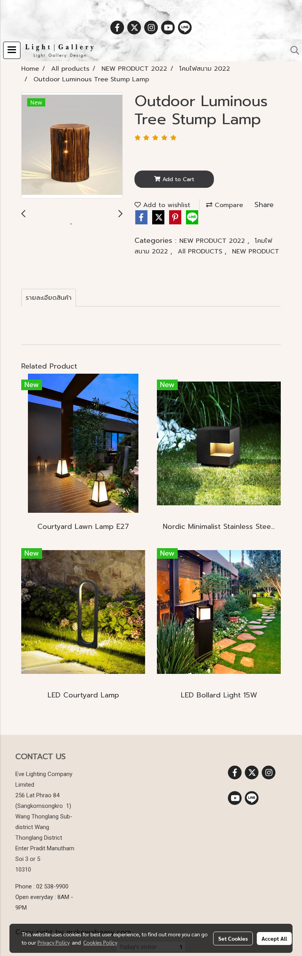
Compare (227, 205)
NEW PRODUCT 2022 (213, 241)
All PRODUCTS (201, 251)
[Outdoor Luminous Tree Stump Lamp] (72, 146)
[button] (292, 50)
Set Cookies (233, 938)
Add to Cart (177, 179)
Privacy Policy (53, 942)
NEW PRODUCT (255, 251)
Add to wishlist (165, 205)
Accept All (274, 938)
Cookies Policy (100, 942)
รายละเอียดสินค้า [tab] (49, 298)
